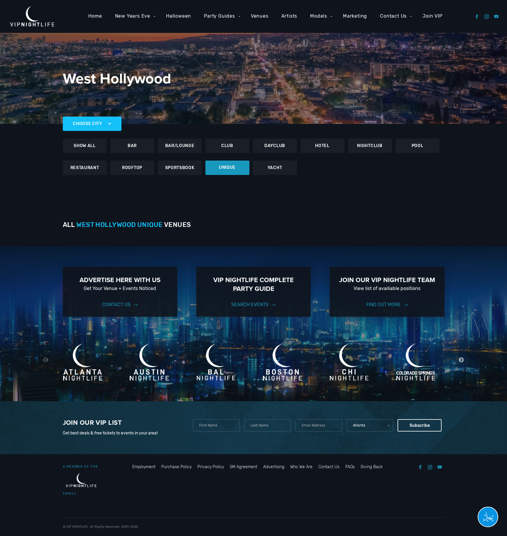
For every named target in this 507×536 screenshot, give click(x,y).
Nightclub (369, 145)
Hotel (322, 145)
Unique (227, 167)
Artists (289, 16)
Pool (417, 145)
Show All (85, 145)
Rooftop (132, 167)
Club (227, 145)
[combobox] (370, 425)
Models (318, 16)
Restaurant (84, 167)
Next (461, 360)
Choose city (87, 123)
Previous (46, 360)
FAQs (350, 466)
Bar (132, 145)
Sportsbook (180, 167)
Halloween (178, 16)
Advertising (273, 466)
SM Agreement (243, 466)
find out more (383, 304)
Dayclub (274, 145)
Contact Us (393, 16)
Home (95, 16)
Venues (259, 16)
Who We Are (301, 466)
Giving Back (372, 466)
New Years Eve (132, 16)
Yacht (275, 167)
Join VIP (432, 16)
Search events (249, 304)
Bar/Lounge (180, 145)
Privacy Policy (210, 466)
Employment (144, 466)
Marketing (355, 16)
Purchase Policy (176, 466)
